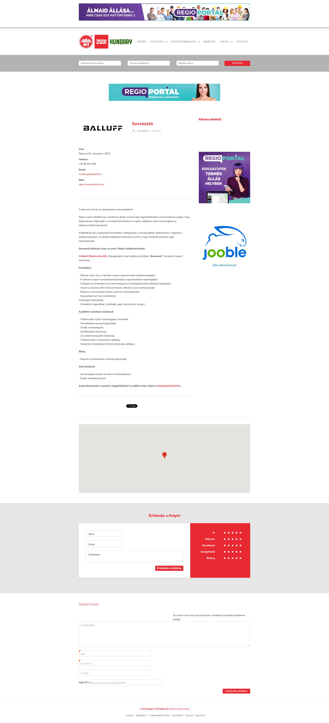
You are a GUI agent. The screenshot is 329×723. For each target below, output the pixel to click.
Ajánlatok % (157, 41)
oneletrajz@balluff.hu (90, 174)
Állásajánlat (143, 131)
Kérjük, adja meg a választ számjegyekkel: (104, 682)
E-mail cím (85, 663)
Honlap (85, 673)
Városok (224, 41)
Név (82, 654)
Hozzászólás (88, 625)
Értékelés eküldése (169, 568)
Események (209, 41)
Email (92, 544)
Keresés (141, 41)
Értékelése (94, 554)
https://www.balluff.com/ (91, 184)
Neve (91, 534)
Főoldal (133, 131)
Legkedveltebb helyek (183, 41)
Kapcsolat (242, 41)
